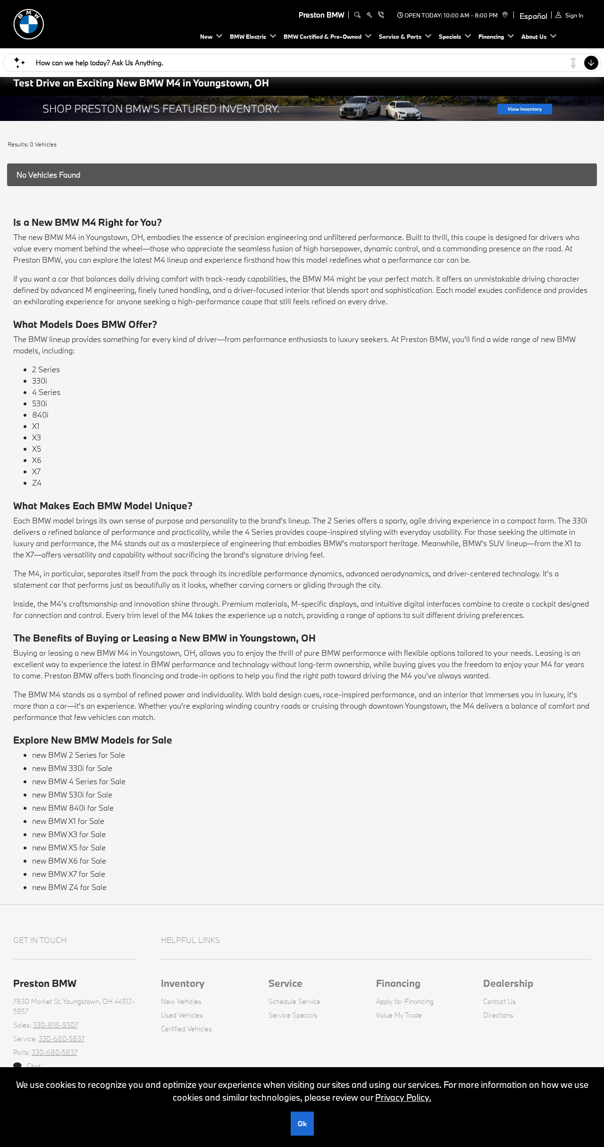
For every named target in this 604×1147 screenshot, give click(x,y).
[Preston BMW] (79, 23)
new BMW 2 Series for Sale (78, 755)
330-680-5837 (61, 1038)
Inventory (183, 983)
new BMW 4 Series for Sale (79, 781)
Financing (398, 983)
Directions (498, 1014)
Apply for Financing (405, 1001)
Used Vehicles (182, 1014)
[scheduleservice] (369, 15)
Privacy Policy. (403, 1097)
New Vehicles (181, 1001)
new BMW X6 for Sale (69, 860)
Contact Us (499, 1001)
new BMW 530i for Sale (72, 794)
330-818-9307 (55, 1024)
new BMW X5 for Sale (69, 847)
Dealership (508, 983)
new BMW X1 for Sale (68, 821)
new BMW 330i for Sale (72, 768)
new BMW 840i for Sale (73, 808)
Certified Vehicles (186, 1028)
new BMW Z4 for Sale (69, 887)
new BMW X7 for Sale (68, 874)
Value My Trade (399, 1014)
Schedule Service (294, 1001)
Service (285, 983)
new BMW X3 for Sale (69, 834)
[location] (504, 15)
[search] (357, 15)
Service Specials (293, 1014)
